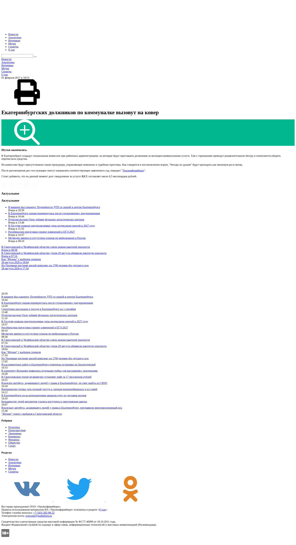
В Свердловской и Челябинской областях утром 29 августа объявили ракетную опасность (54, 346)
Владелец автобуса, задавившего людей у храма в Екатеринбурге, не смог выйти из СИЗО (54, 383)
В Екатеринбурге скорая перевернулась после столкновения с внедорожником (54, 213)
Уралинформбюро (133, 170)
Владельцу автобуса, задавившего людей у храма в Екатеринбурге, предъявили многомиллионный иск (61, 407)
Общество (14, 442)
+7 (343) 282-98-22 (43, 512)
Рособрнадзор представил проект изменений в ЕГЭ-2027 (41, 231)
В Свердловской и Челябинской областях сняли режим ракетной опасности (45, 339)
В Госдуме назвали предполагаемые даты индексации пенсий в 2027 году (51, 225)
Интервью (14, 40)
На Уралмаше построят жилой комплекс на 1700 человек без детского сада (45, 358)
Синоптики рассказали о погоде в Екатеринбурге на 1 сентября (38, 309)
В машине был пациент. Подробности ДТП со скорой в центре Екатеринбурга (54, 207)
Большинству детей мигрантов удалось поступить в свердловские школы (44, 401)
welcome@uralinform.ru (38, 515)
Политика (14, 427)
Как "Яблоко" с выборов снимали (21, 352)
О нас (11, 49)
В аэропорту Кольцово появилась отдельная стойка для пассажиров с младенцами (49, 370)
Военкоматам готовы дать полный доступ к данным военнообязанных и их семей (49, 389)
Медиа (12, 43)
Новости (13, 34)
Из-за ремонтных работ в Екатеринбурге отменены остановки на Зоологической (48, 364)
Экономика (14, 433)
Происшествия (17, 430)
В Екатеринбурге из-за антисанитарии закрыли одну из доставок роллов (43, 395)
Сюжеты (13, 46)
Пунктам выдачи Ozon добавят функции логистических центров (46, 219)
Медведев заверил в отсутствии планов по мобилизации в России (47, 238)
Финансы (13, 439)
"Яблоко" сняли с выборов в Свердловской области (31, 413)
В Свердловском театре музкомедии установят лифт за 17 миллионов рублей (46, 376)
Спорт (12, 445)
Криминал (14, 436)
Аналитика (14, 37)
